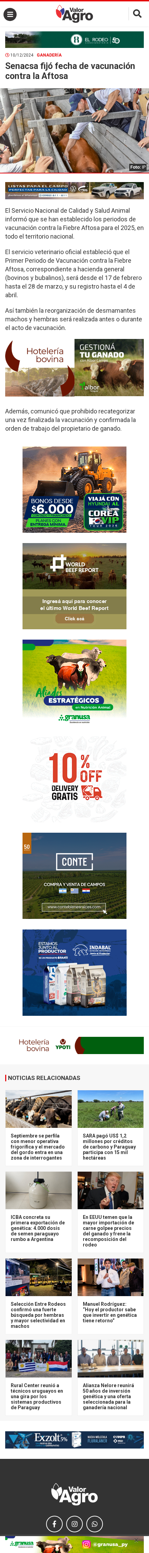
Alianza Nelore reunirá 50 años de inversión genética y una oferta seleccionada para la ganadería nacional (108, 1396)
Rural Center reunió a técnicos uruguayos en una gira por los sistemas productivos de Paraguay (37, 1396)
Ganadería (49, 55)
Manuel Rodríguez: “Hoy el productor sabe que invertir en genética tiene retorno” (110, 1312)
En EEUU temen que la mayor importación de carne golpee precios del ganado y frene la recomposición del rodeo (108, 1231)
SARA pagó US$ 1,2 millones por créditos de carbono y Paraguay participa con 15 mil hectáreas (109, 1147)
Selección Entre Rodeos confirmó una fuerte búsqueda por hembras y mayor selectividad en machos (38, 1315)
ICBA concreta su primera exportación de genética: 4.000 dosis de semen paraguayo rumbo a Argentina (38, 1228)
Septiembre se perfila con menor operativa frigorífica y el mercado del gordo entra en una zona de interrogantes (38, 1147)
